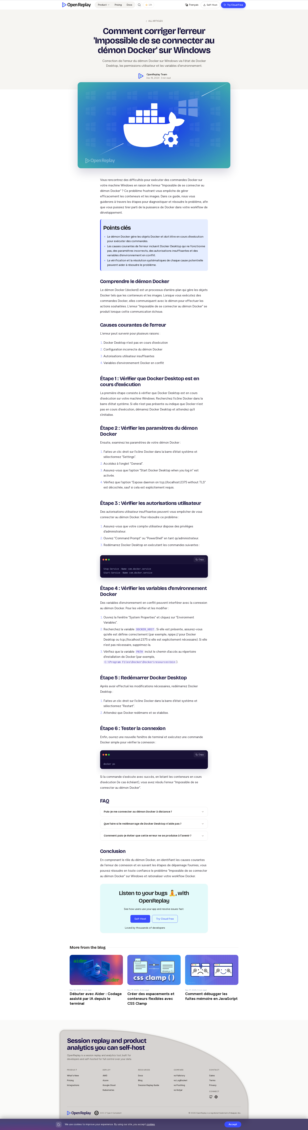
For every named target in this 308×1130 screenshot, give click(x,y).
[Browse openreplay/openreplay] (211, 1097)
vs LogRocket (180, 1080)
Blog (140, 1080)
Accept (233, 1124)
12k (150, 5)
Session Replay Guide (148, 1085)
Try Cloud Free (235, 5)
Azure (105, 1080)
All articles (155, 21)
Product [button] (102, 4)
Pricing (118, 4)
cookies (150, 1124)
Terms (212, 1080)
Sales (212, 1075)
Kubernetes (108, 1090)
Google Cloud (109, 1085)
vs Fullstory (179, 1075)
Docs (129, 4)
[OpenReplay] (79, 1113)
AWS (105, 1075)
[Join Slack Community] (216, 1097)
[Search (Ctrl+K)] (139, 5)
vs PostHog (179, 1085)
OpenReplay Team (156, 74)
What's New (73, 1075)
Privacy (212, 1085)
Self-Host (212, 5)
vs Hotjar (178, 1090)
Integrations (73, 1085)
